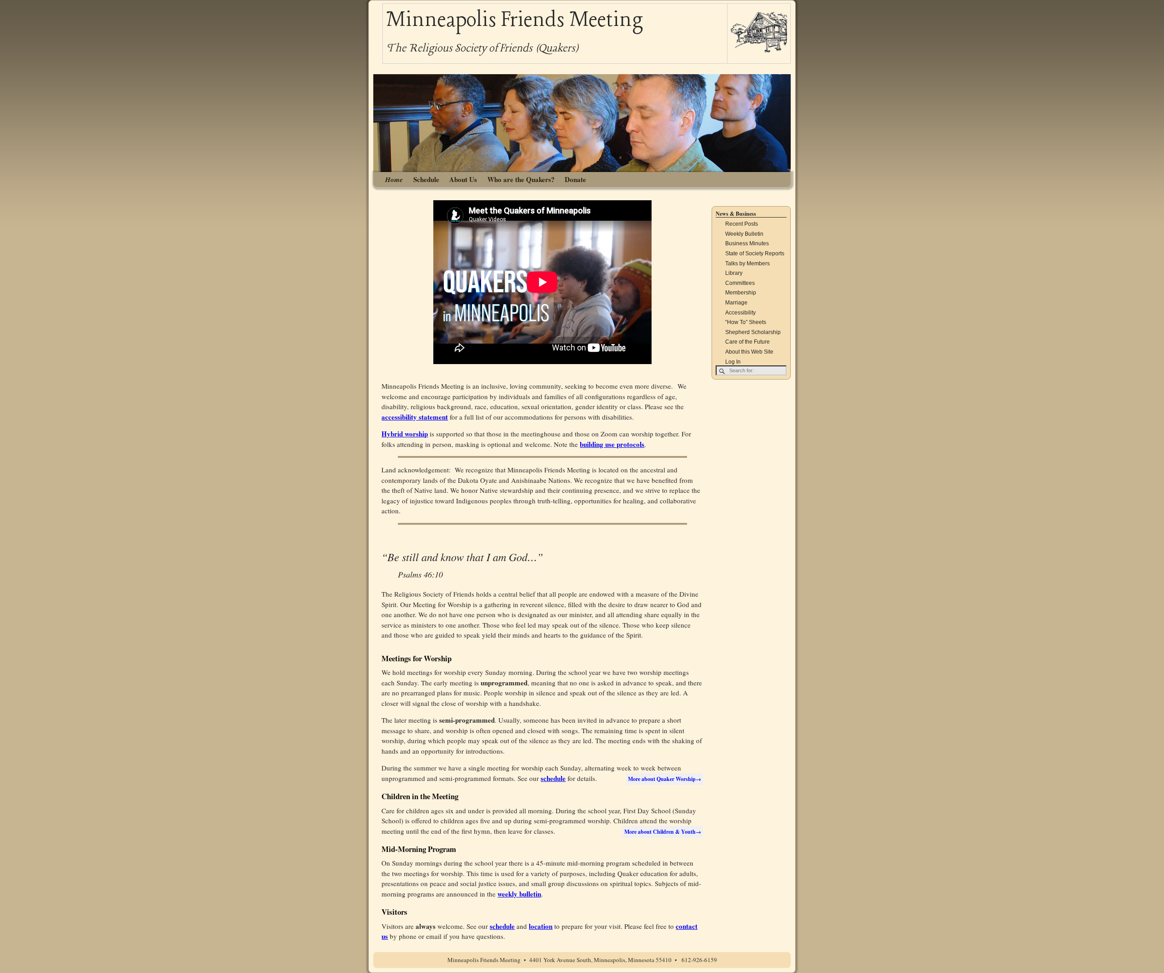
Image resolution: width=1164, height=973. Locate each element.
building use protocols (612, 444)
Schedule (426, 179)
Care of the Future (747, 342)
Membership (740, 292)
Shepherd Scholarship (753, 332)
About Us (463, 179)
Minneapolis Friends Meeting (514, 20)
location (540, 926)
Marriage (736, 302)
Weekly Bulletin (744, 234)
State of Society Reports (754, 253)
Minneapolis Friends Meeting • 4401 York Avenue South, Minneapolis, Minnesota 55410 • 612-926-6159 (582, 960)
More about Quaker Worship (664, 779)
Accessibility (740, 312)
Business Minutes (747, 243)
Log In (733, 362)
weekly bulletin (519, 894)
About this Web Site (749, 352)
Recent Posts (741, 224)
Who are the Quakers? (521, 179)
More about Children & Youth (662, 832)
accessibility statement (414, 417)
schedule (553, 778)
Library (734, 273)
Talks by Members (747, 263)
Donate (575, 179)
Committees (740, 283)
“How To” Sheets (745, 322)
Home (394, 179)
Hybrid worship (404, 434)
